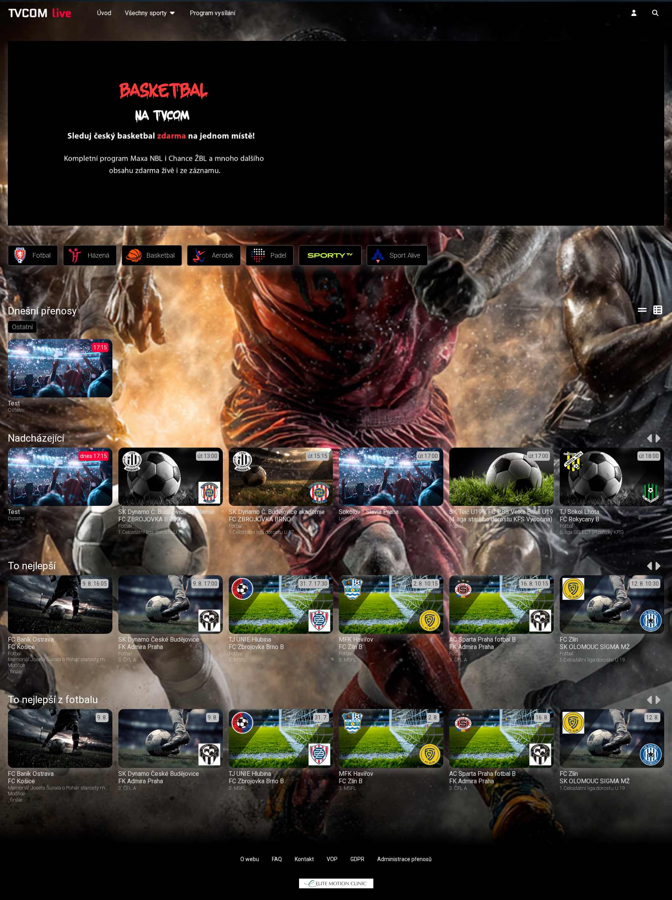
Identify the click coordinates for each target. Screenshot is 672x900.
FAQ (277, 859)
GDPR (357, 859)
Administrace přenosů (404, 859)
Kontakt (304, 859)
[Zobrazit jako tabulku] (642, 310)
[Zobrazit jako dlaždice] (658, 310)
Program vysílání (212, 13)
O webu (249, 859)
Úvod (104, 13)
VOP (332, 859)
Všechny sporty (146, 13)
